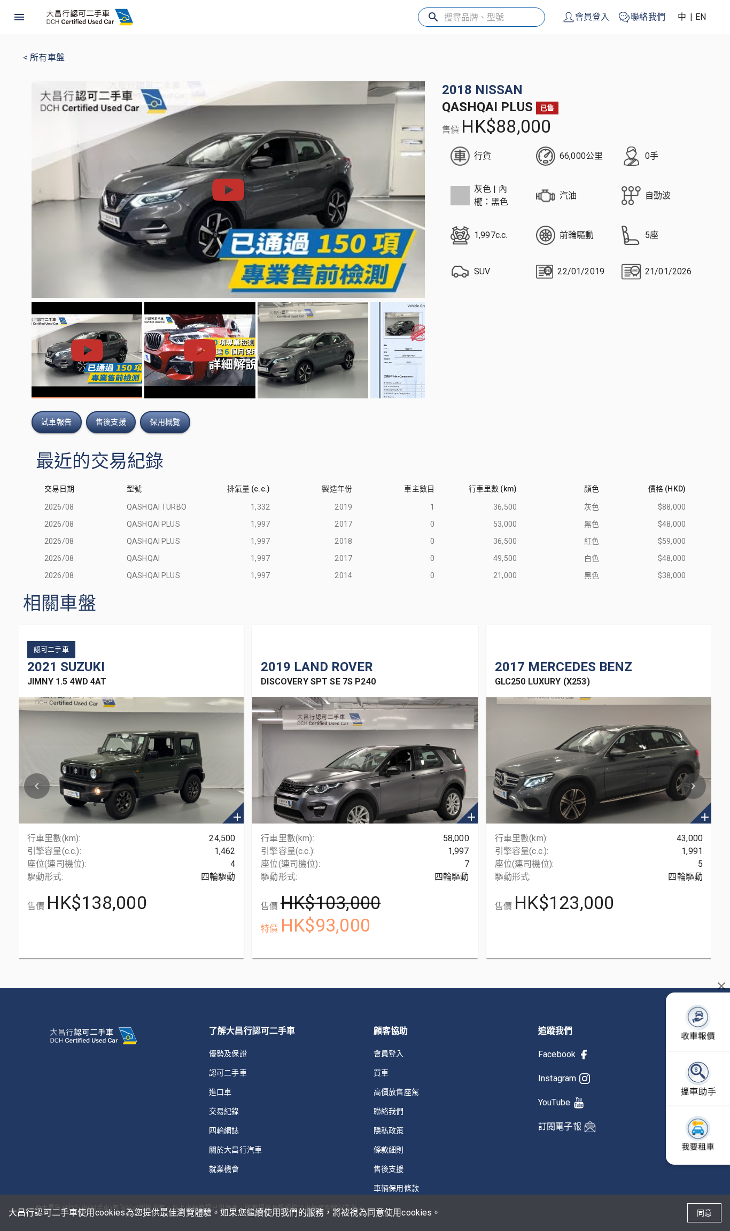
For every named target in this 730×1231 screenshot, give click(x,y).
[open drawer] (19, 17)
